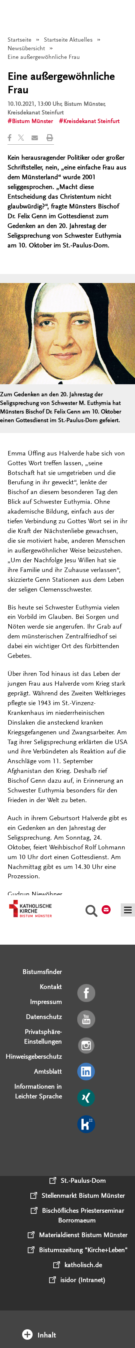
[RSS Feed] (86, 1150)
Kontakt (51, 986)
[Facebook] (86, 993)
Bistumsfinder (42, 971)
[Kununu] (86, 1124)
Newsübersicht (26, 48)
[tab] (67, 1325)
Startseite (20, 39)
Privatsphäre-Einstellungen (43, 1036)
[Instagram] (86, 1045)
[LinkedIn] (86, 1072)
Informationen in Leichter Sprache (38, 1091)
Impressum (46, 1001)
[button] (13, 137)
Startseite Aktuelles (68, 39)
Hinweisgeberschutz (34, 1056)
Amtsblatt (48, 1071)
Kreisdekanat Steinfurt (91, 121)
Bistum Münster (32, 121)
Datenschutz (44, 1016)
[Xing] (86, 1098)
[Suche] (92, 912)
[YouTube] (86, 1019)
